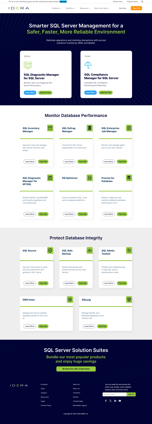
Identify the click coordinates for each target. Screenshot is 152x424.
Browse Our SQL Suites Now (76, 369)
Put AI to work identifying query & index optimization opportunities (34, 1)
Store (43, 389)
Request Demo (132, 1)
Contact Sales (78, 401)
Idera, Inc (76, 389)
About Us (76, 384)
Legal (43, 401)
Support (44, 393)
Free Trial (136, 8)
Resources (84, 8)
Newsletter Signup (80, 405)
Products (55, 8)
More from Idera (101, 8)
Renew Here (118, 1)
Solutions (69, 8)
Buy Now (122, 8)
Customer (76, 393)
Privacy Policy (46, 405)
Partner (76, 397)
